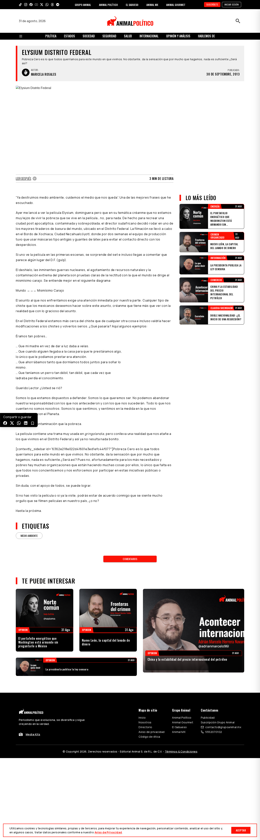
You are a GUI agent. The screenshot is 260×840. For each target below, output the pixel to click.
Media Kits (33, 734)
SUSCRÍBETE (212, 4)
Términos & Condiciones (181, 751)
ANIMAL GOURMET (175, 5)
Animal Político (181, 717)
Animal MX (178, 732)
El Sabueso (179, 727)
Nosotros (145, 722)
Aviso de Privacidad (108, 832)
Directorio (145, 727)
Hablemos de (206, 36)
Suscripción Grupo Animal (217, 722)
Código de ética (149, 736)
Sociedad (89, 36)
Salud (128, 36)
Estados (69, 36)
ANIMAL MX (152, 5)
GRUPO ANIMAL (83, 5)
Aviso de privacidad (151, 732)
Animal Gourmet (182, 722)
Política (50, 36)
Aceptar (241, 830)
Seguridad (109, 36)
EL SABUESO (132, 5)
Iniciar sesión (231, 4)
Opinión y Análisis (178, 36)
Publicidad (208, 717)
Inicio (142, 717)
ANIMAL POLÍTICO (108, 5)
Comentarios (130, 559)
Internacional (149, 36)
